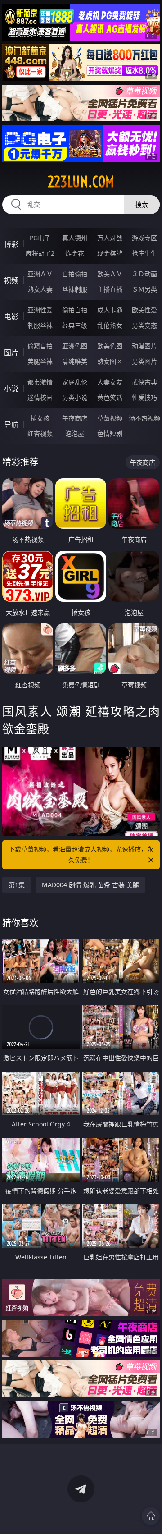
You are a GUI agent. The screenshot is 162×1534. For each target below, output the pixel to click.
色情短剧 (109, 433)
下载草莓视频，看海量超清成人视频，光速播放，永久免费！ (81, 854)
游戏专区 (144, 238)
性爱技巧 (144, 397)
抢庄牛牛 (144, 253)
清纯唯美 (74, 361)
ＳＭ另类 (144, 289)
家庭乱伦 (74, 382)
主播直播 (109, 289)
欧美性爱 (144, 310)
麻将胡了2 (40, 253)
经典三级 (74, 325)
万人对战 (109, 238)
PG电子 (40, 238)
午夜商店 (74, 418)
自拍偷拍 (74, 274)
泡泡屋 (74, 433)
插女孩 (40, 418)
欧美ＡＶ (109, 274)
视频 (11, 280)
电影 (11, 316)
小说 (11, 389)
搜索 (141, 204)
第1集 (17, 884)
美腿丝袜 (40, 361)
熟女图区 (109, 361)
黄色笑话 (109, 397)
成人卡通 (109, 310)
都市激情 (40, 382)
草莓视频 (109, 418)
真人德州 (74, 238)
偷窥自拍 (40, 346)
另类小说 (74, 397)
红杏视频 (40, 433)
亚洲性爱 (40, 310)
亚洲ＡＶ (40, 274)
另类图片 (144, 361)
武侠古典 (144, 382)
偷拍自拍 (74, 310)
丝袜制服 (74, 289)
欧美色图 (109, 346)
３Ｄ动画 (144, 274)
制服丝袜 (40, 325)
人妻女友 (109, 382)
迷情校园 (40, 397)
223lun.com (81, 182)
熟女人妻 (40, 289)
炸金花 (74, 253)
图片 (11, 352)
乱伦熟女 (109, 325)
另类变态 (144, 325)
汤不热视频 (144, 418)
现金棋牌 (109, 253)
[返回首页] (151, 1516)
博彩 (11, 244)
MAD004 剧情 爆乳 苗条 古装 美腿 (90, 884)
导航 (11, 425)
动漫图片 (144, 346)
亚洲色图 (74, 346)
